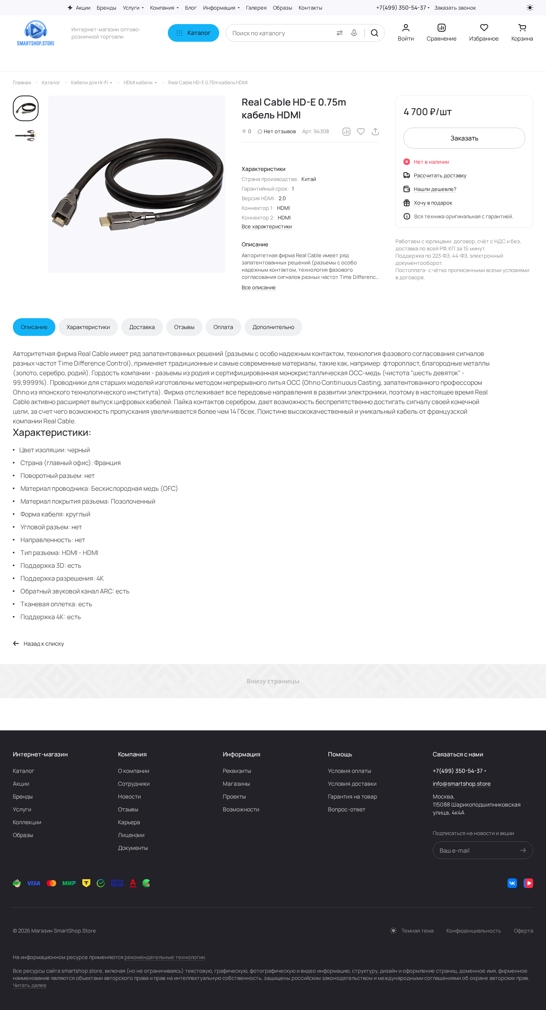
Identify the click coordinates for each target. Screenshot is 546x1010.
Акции (21, 783)
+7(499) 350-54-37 (401, 7)
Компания (132, 754)
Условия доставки (352, 783)
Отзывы (184, 327)
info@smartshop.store (462, 783)
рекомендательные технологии (164, 957)
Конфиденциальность (473, 930)
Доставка (142, 327)
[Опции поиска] (338, 32)
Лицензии (131, 835)
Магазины (236, 783)
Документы (133, 847)
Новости (129, 796)
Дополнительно (273, 327)
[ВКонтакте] (512, 883)
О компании (133, 770)
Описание (34, 327)
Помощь (340, 754)
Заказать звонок (455, 7)
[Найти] (375, 32)
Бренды (23, 796)
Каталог (24, 770)
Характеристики (88, 327)
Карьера (129, 822)
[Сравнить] (346, 132)
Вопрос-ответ (346, 809)
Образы (23, 835)
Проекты (234, 796)
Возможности (241, 809)
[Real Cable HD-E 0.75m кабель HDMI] (137, 184)
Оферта (523, 930)
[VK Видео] (528, 883)
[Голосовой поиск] (356, 32)
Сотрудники (134, 783)
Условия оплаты (349, 770)
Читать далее (30, 985)
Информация (241, 754)
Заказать (464, 138)
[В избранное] (361, 132)
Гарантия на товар (352, 796)
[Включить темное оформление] (530, 7)
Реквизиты (237, 770)
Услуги (22, 809)
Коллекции (27, 822)
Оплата (223, 327)
